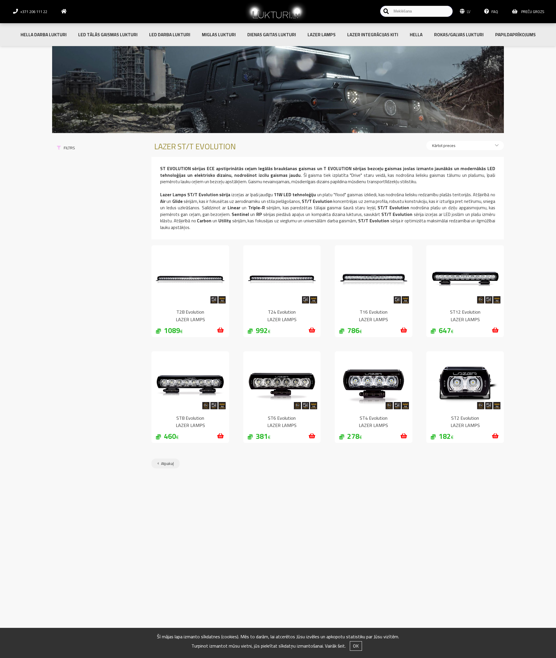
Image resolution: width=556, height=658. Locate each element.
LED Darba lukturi (169, 34)
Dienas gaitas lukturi (271, 34)
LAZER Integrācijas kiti (372, 34)
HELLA (416, 34)
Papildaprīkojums (515, 34)
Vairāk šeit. (335, 645)
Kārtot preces (444, 145)
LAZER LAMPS (322, 34)
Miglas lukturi (219, 34)
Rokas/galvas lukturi (459, 34)
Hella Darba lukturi (44, 34)
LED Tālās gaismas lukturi (108, 34)
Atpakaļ (167, 463)
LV (468, 11)
